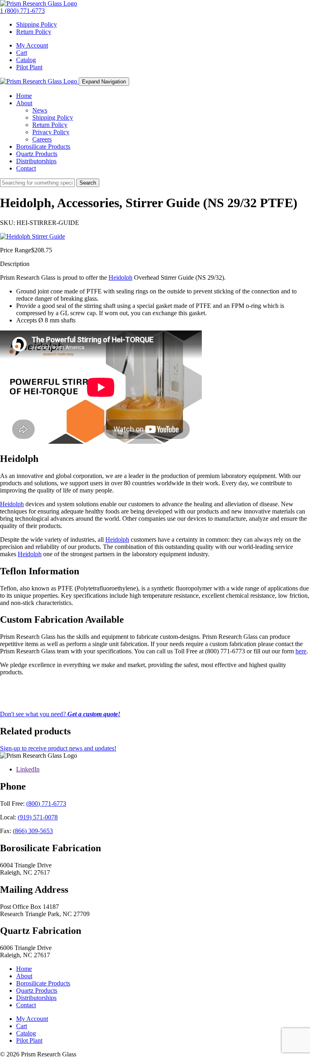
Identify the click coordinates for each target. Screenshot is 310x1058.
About (24, 103)
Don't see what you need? (60, 714)
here (300, 651)
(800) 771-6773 (46, 803)
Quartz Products (36, 153)
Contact (26, 168)
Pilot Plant (29, 67)
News (39, 110)
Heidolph (120, 277)
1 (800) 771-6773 (22, 10)
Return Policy (33, 31)
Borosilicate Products (43, 146)
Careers (42, 139)
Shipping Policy (36, 24)
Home (24, 95)
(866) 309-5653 (33, 830)
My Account (32, 45)
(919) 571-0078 (38, 817)
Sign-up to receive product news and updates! (58, 748)
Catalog (26, 59)
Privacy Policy (50, 132)
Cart (21, 52)
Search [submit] (88, 183)
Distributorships (36, 161)
